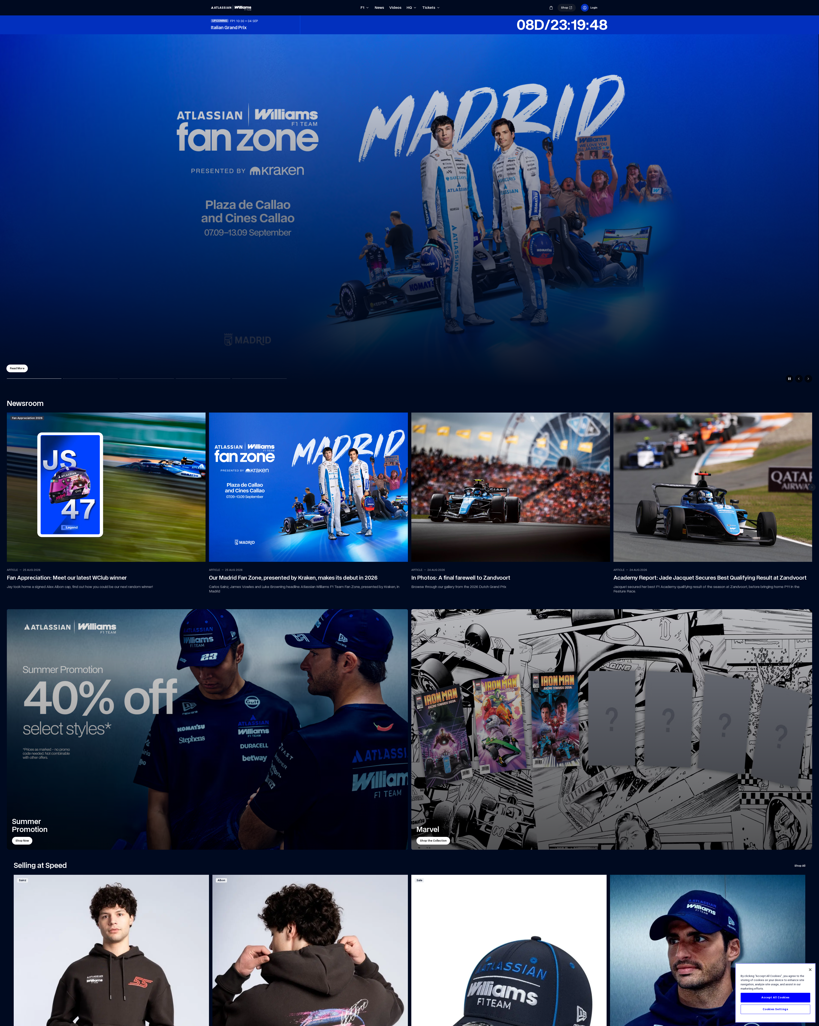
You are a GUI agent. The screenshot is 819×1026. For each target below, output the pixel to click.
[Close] (810, 969)
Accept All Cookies (775, 997)
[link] (232, 7)
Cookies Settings (775, 1009)
